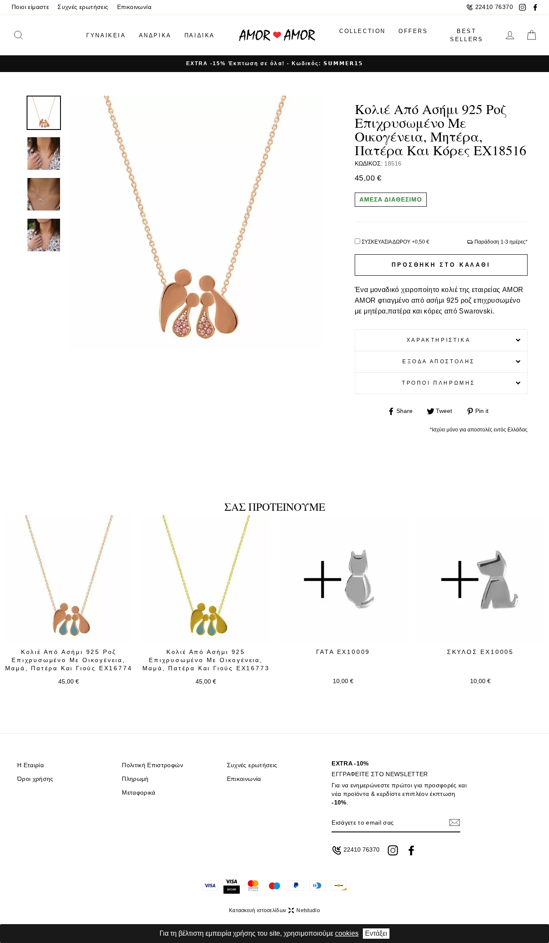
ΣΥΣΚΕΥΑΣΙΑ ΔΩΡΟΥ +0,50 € (395, 242)
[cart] (531, 35)
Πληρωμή (135, 779)
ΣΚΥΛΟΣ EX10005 (480, 651)
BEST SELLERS (466, 35)
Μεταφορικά (138, 792)
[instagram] (522, 7)
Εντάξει (376, 933)
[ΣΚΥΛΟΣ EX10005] (480, 579)
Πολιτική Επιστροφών (152, 765)
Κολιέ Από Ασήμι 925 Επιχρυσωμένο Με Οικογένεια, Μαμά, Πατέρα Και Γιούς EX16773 (206, 660)
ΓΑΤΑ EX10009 (343, 651)
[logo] (277, 35)
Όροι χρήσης (35, 779)
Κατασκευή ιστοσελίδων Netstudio (274, 910)
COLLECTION (362, 31)
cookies (347, 933)
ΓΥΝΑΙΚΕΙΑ (106, 35)
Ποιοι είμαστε (30, 7)
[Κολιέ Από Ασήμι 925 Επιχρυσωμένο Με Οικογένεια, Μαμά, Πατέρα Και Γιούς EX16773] (206, 579)
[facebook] (535, 7)
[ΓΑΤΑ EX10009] (343, 579)
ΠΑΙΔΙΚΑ (199, 35)
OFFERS (413, 31)
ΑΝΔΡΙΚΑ (155, 35)
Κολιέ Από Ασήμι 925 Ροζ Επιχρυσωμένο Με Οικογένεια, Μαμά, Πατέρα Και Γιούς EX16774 (69, 660)
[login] (510, 35)
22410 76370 (494, 7)
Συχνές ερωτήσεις (82, 7)
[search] (31, 35)
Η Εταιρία (30, 765)
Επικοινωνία (134, 7)
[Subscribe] (454, 823)
